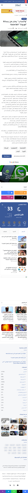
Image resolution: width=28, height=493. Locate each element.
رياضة (24, 400)
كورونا (19, 453)
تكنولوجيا (16, 15)
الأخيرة (14, 231)
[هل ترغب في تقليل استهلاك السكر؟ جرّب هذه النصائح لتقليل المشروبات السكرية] (7, 309)
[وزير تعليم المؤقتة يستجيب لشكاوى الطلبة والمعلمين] (14, 421)
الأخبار (20, 15)
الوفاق (14, 447)
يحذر (17, 151)
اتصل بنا (10, 481)
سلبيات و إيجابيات (21, 389)
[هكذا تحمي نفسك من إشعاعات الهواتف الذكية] (14, 427)
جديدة (19, 450)
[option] (14, 173)
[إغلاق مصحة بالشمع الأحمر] (23, 421)
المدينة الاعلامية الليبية (7, 476)
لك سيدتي (24, 408)
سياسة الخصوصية (15, 478)
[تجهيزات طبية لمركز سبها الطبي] (23, 433)
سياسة (24, 402)
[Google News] (14, 162)
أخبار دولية (22, 377)
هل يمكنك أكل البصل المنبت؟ (9, 243)
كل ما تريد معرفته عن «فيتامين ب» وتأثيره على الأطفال (10, 269)
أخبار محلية (22, 382)
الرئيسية (24, 15)
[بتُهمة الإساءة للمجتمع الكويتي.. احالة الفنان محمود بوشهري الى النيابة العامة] (23, 428)
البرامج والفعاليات (22, 392)
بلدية (10, 447)
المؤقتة (19, 447)
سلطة (10, 450)
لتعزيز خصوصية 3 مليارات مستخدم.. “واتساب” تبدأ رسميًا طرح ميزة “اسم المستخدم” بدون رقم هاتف (14, 178)
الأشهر (23, 231)
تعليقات (5, 231)
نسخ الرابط (7, 156)
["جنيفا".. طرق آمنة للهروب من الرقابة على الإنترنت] (5, 420)
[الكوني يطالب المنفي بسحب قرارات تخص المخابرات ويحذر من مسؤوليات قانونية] (21, 309)
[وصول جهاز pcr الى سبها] (5, 433)
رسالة (6, 148)
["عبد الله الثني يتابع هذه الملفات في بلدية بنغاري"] (5, 427)
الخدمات (24, 397)
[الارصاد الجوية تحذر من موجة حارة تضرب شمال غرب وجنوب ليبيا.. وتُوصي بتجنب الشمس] (7, 327)
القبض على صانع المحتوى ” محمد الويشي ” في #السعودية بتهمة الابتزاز (10, 252)
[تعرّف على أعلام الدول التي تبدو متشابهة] (22, 239)
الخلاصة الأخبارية (16, 481)
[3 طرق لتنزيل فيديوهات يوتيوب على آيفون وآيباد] (14, 433)
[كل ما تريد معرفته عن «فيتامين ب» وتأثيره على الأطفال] (22, 269)
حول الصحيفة (22, 478)
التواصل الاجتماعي (22, 395)
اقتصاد (23, 384)
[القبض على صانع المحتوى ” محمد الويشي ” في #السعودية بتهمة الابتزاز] (22, 253)
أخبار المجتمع (22, 374)
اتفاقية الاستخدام (6, 478)
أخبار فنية (23, 379)
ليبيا (23, 151)
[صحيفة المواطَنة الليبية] (18, 5)
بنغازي (6, 447)
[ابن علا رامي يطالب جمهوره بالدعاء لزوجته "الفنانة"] (22, 261)
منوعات (24, 410)
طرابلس (24, 453)
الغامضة (22, 148)
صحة (25, 405)
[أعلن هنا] (14, 11)
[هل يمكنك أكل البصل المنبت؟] (22, 246)
